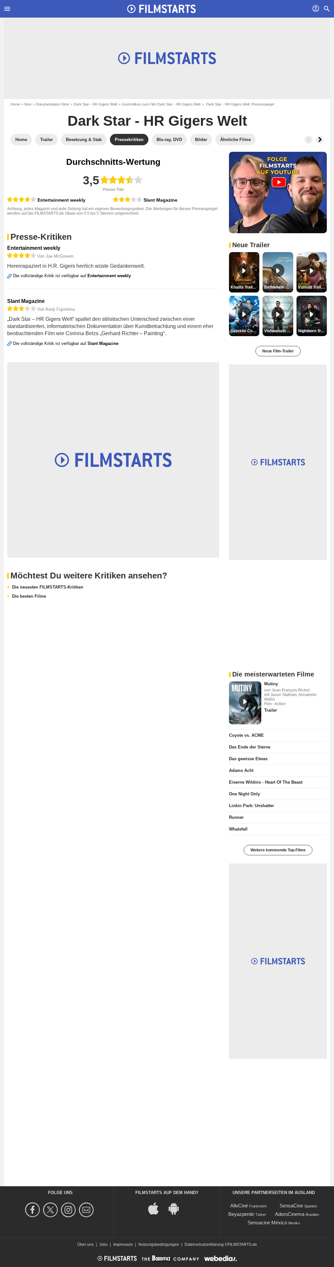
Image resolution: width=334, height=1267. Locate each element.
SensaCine (291, 1205)
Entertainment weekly (61, 200)
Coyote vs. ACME (246, 735)
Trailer (270, 710)
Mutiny (271, 683)
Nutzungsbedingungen (158, 1244)
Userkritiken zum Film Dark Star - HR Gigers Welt (161, 104)
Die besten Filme (29, 596)
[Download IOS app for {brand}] (156, 1208)
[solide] (127, 199)
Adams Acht (241, 770)
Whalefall (238, 829)
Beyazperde (241, 1214)
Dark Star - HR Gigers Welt (95, 104)
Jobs (103, 1244)
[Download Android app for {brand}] (177, 1208)
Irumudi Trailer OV (312, 287)
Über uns (85, 1244)
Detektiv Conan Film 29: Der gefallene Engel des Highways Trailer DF (245, 331)
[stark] (21, 199)
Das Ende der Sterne (249, 747)
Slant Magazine (160, 200)
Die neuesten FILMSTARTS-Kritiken (47, 587)
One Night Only (244, 793)
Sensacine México (267, 1222)
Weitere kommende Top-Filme (278, 850)
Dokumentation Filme (52, 104)
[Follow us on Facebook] (33, 1210)
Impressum (123, 1244)
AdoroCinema (289, 1214)
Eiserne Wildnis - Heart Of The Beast (265, 782)
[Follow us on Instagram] (69, 1210)
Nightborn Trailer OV (312, 331)
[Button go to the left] (308, 140)
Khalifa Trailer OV (245, 287)
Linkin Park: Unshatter (251, 805)
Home (15, 104)
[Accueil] (161, 9)
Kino (27, 104)
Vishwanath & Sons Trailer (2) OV (278, 331)
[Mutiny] (245, 702)
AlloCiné (239, 1205)
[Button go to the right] (320, 140)
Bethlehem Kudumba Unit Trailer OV (278, 287)
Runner (236, 817)
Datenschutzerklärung (204, 1244)
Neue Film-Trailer (278, 351)
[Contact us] (87, 1210)
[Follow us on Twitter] (51, 1210)
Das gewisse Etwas (248, 758)
